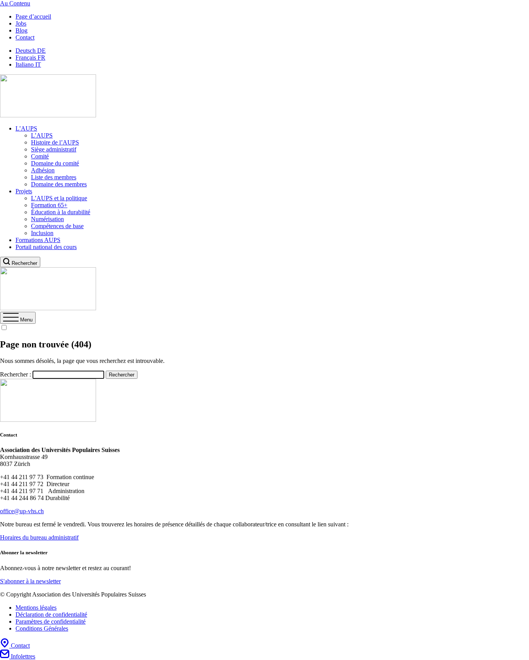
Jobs (20, 23)
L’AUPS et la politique (59, 198)
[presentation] (18, 320)
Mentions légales (36, 607)
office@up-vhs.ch (22, 511)
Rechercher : (15, 374)
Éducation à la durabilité (60, 212)
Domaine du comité (55, 163)
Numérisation (47, 219)
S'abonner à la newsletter (30, 581)
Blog (21, 30)
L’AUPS (26, 128)
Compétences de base (57, 226)
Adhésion (43, 170)
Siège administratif (53, 149)
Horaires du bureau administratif (39, 537)
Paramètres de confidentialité (50, 621)
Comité (40, 156)
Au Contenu (15, 3)
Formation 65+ (49, 205)
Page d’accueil (33, 16)
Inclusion (42, 233)
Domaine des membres (59, 184)
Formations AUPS (37, 240)
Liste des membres (53, 177)
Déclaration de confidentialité (51, 614)
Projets (23, 191)
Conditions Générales (41, 628)
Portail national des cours (46, 247)
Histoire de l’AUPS (55, 142)
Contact (24, 37)
